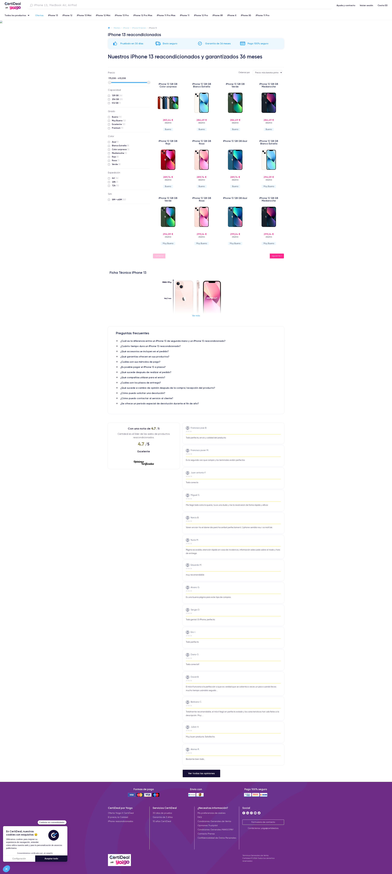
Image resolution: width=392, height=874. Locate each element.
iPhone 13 (53, 15)
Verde (116, 164)
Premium (117, 128)
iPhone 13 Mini (84, 15)
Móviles (117, 28)
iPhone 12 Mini (103, 15)
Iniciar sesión (366, 5)
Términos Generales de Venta (255, 855)
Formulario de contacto (263, 822)
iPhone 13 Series (139, 28)
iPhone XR (218, 15)
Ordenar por (244, 72)
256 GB (117, 99)
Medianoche (119, 153)
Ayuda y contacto (346, 5)
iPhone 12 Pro (201, 15)
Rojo (115, 156)
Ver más (196, 315)
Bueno (117, 117)
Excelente (118, 124)
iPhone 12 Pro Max (142, 15)
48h (115, 182)
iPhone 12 (67, 15)
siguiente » (277, 256)
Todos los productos (15, 15)
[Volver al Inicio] (109, 28)
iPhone (126, 28)
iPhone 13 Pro (122, 15)
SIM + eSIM (119, 199)
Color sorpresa (120, 149)
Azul (115, 142)
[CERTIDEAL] (12, 5)
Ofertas (39, 15)
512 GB (116, 103)
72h (115, 185)
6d (115, 178)
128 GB (117, 95)
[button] (196, 22)
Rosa (115, 160)
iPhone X (231, 15)
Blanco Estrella (120, 145)
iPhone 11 (184, 15)
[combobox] (180, 5)
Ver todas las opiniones (201, 773)
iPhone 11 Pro (262, 15)
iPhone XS (246, 15)
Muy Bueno (119, 120)
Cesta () (382, 5)
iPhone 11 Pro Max (166, 15)
